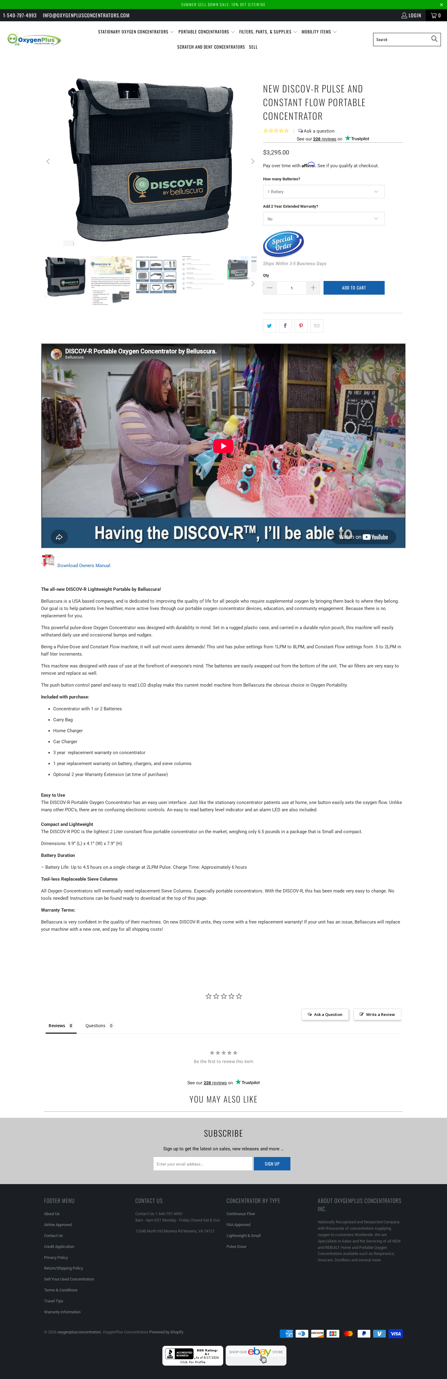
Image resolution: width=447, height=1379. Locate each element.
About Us (52, 1213)
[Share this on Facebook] (285, 326)
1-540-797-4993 (20, 15)
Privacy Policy (56, 1257)
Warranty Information (62, 1312)
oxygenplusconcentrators (79, 1332)
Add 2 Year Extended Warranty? (290, 206)
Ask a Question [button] (328, 1014)
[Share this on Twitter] (269, 326)
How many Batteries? (281, 179)
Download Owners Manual (83, 565)
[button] (136, 32)
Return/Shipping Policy (63, 1268)
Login (415, 15)
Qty (266, 275)
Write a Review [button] (380, 1014)
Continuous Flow (241, 1213)
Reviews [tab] (57, 1025)
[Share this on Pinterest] (301, 326)
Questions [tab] (95, 1025)
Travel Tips (53, 1301)
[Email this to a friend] (317, 326)
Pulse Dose (236, 1246)
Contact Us (53, 1235)
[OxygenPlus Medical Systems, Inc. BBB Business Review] (192, 1364)
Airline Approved (58, 1224)
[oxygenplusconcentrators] (34, 39)
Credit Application (59, 1246)
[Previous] (49, 161)
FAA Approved (238, 1224)
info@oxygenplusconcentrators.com (86, 15)
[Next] (252, 161)
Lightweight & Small (244, 1235)
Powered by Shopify (166, 1332)
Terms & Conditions (61, 1290)
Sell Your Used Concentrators (69, 1279)
